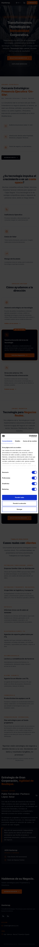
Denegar (19, 509)
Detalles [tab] (17, 441)
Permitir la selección (19, 503)
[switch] (34, 478)
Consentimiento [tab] (7, 441)
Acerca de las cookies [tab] (30, 441)
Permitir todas (19, 497)
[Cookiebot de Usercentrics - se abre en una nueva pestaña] (29, 436)
